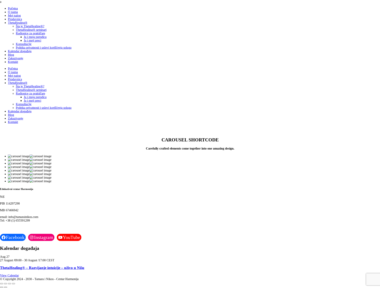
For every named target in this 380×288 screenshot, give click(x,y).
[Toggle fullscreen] (5, 283)
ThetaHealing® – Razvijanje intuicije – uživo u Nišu (42, 268)
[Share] (9, 283)
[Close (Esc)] (13, 283)
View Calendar (9, 275)
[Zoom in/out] (1, 283)
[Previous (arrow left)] (1, 287)
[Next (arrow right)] (5, 287)
